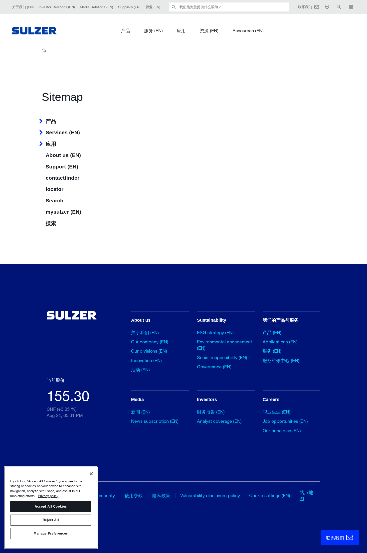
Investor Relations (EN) (57, 7)
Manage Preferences (51, 533)
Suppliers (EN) (129, 7)
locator (54, 189)
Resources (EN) (248, 30)
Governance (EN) (214, 366)
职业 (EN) (153, 7)
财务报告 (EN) (211, 412)
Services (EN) (63, 132)
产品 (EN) (272, 332)
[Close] (91, 473)
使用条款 (134, 495)
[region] (51, 507)
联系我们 (335, 538)
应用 (181, 30)
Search (54, 200)
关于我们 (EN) (23, 7)
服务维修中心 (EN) (281, 360)
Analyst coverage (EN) (219, 421)
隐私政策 (161, 495)
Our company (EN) (149, 341)
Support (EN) (62, 166)
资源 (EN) (209, 30)
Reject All (51, 520)
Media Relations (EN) (96, 7)
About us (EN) (63, 155)
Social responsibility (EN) (222, 357)
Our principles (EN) (282, 430)
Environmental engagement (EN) (224, 345)
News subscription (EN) (155, 421)
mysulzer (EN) (63, 212)
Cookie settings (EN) (269, 495)
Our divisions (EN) (149, 351)
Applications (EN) (280, 341)
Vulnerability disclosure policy (210, 495)
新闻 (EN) (140, 412)
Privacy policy (48, 496)
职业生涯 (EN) (276, 412)
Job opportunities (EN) (285, 421)
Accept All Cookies (51, 506)
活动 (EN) (140, 369)
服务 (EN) (153, 30)
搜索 (51, 223)
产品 (125, 30)
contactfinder (62, 178)
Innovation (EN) (146, 360)
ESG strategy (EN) (215, 332)
